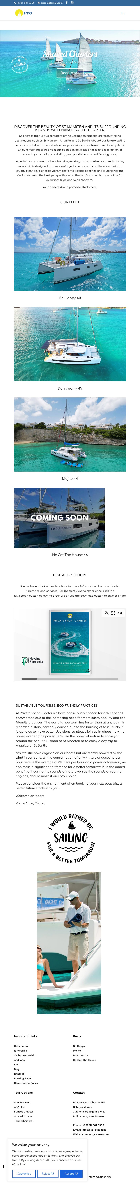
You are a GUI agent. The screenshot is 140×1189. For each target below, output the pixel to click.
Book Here (70, 73)
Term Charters (23, 1120)
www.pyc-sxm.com (97, 1134)
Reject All (48, 1173)
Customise (24, 1173)
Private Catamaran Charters (70, 53)
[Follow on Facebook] (3, 1166)
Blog (16, 1069)
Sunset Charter (23, 1111)
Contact (19, 1073)
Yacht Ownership (24, 1055)
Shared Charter (24, 1116)
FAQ (16, 1064)
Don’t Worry (80, 1055)
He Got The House (84, 1059)
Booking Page (22, 1078)
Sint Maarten (22, 1102)
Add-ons (19, 1059)
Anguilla (19, 1107)
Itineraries (20, 1050)
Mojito (77, 1050)
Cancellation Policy (26, 1083)
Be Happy (79, 1046)
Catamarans (21, 1046)
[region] (47, 1160)
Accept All (71, 1173)
